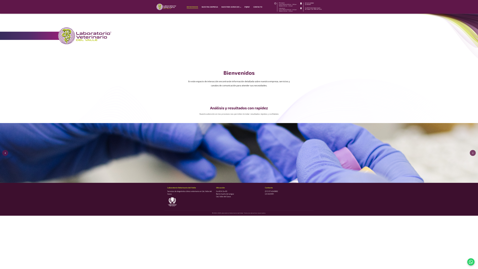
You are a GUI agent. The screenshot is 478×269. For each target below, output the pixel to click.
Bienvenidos (192, 7)
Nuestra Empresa (210, 7)
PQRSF (247, 7)
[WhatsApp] (471, 262)
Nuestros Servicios (231, 7)
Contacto (257, 7)
